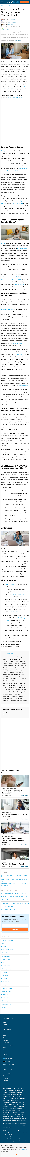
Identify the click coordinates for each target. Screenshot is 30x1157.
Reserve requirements (7, 309)
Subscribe (15, 929)
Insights (4, 972)
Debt (3, 962)
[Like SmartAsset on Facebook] (4, 1059)
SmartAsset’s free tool (17, 594)
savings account (20, 549)
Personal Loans (6, 991)
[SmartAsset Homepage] (13, 2)
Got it (15, 1154)
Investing (4, 978)
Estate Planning (6, 966)
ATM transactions (19, 284)
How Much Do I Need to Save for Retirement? (15, 903)
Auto (3, 943)
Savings (3, 243)
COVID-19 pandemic (19, 343)
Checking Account (7, 950)
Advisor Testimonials (8, 1045)
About (4, 1035)
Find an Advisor (24, 2)
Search (4, 1033)
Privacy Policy (6, 1075)
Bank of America (23, 385)
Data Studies (6, 959)
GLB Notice (5, 1080)
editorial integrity (13, 31)
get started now (13, 612)
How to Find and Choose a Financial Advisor (15, 896)
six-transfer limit (22, 248)
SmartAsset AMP (7, 1042)
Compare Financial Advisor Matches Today (14, 893)
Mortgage (5, 985)
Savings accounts (6, 151)
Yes (5, 712)
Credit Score (6, 956)
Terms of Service (7, 1073)
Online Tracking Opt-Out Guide (10, 1083)
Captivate (5, 1040)
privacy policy (23, 1149)
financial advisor (10, 584)
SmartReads (6, 1037)
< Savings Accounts (5, 5)
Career (4, 946)
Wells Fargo (20, 354)
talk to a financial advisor (15, 98)
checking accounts (17, 203)
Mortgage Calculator (8, 906)
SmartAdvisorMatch (7, 1050)
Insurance (5, 975)
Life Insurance (6, 982)
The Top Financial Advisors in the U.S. (13, 900)
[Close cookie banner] (28, 1144)
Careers (5, 1024)
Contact (5, 1022)
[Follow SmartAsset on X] (4, 1062)
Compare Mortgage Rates (9, 909)
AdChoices (5, 1078)
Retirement (5, 998)
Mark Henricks (8, 654)
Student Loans (6, 1004)
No (5, 715)
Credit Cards (6, 953)
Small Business (6, 1001)
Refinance (5, 994)
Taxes (4, 1007)
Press (4, 1047)
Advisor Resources (7, 940)
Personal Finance (7, 988)
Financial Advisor (7, 969)
